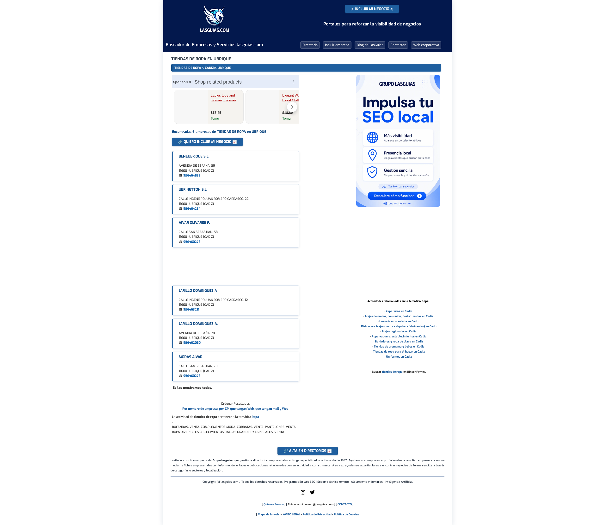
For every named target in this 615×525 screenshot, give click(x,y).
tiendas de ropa (392, 372)
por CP (224, 409)
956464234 (192, 209)
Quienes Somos (274, 504)
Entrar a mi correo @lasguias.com (310, 504)
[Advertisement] (235, 266)
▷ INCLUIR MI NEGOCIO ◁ (372, 8)
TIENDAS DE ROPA (187, 68)
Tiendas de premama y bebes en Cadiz (399, 346)
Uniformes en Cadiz (399, 357)
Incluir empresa (337, 45)
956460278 (191, 242)
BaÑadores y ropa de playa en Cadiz (399, 341)
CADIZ (209, 68)
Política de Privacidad (317, 514)
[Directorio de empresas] (214, 35)
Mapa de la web (268, 514)
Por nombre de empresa (200, 409)
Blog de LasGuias (370, 45)
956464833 (192, 175)
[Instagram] (303, 494)
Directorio (310, 45)
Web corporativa (426, 45)
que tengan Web (242, 409)
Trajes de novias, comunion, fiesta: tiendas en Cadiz (399, 316)
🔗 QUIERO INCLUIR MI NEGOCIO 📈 (207, 141)
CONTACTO (345, 504)
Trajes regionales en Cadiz (399, 331)
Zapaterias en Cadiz (399, 311)
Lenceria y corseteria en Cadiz (399, 321)
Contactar (398, 45)
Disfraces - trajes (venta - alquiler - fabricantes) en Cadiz (399, 326)
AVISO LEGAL (291, 514)
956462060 (192, 343)
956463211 (191, 309)
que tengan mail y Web (272, 409)
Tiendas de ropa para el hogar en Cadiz (399, 352)
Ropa (255, 417)
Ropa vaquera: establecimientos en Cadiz (399, 336)
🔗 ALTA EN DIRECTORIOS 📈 (307, 450)
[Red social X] (312, 494)
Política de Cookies (346, 514)
